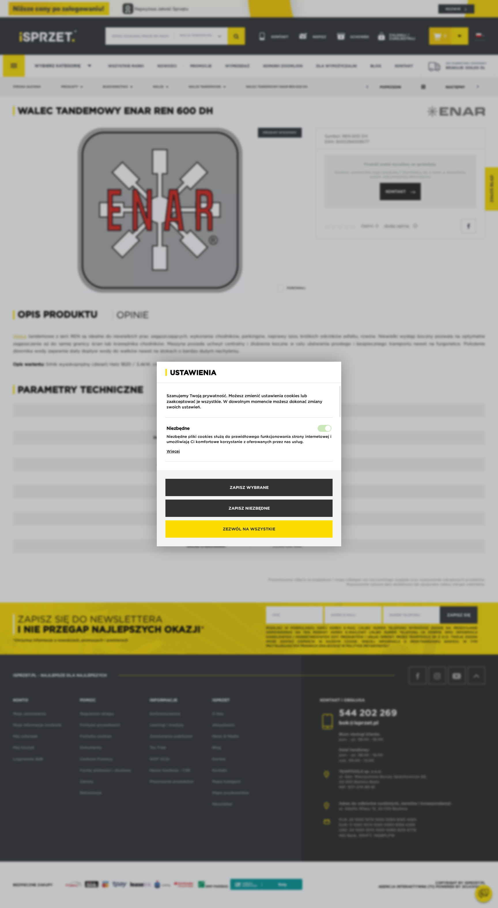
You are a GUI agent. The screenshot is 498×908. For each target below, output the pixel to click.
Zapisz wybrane (249, 487)
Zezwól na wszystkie (249, 529)
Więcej (173, 451)
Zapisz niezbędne (249, 508)
